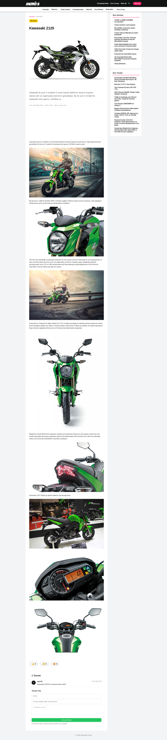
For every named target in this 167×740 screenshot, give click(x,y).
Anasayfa (45, 9)
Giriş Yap (137, 3)
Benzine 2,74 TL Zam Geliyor (124, 84)
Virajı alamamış (119, 63)
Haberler (54, 9)
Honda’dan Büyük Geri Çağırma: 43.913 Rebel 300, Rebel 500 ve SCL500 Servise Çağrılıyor (126, 130)
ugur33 (39, 681)
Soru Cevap (114, 3)
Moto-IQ (124, 3)
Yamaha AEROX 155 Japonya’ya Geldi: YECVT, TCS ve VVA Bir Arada (126, 115)
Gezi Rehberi (98, 9)
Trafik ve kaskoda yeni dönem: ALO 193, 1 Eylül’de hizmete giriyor (125, 98)
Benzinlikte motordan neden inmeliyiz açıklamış (124, 29)
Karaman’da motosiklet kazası (125, 54)
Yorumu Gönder (66, 720)
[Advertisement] (66, 123)
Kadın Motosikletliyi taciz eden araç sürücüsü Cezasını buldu (125, 45)
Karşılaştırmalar (103, 3)
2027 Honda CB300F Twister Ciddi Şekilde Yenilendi (126, 93)
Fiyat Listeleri (65, 9)
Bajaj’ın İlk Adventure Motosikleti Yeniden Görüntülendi (126, 109)
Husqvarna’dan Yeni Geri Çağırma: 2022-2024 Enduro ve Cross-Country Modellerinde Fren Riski (126, 122)
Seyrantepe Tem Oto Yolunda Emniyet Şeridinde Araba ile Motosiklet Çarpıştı (125, 39)
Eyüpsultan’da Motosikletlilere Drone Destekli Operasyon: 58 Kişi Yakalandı (125, 79)
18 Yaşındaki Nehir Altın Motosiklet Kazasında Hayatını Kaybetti (125, 58)
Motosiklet (109, 9)
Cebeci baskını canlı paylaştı (124, 25)
